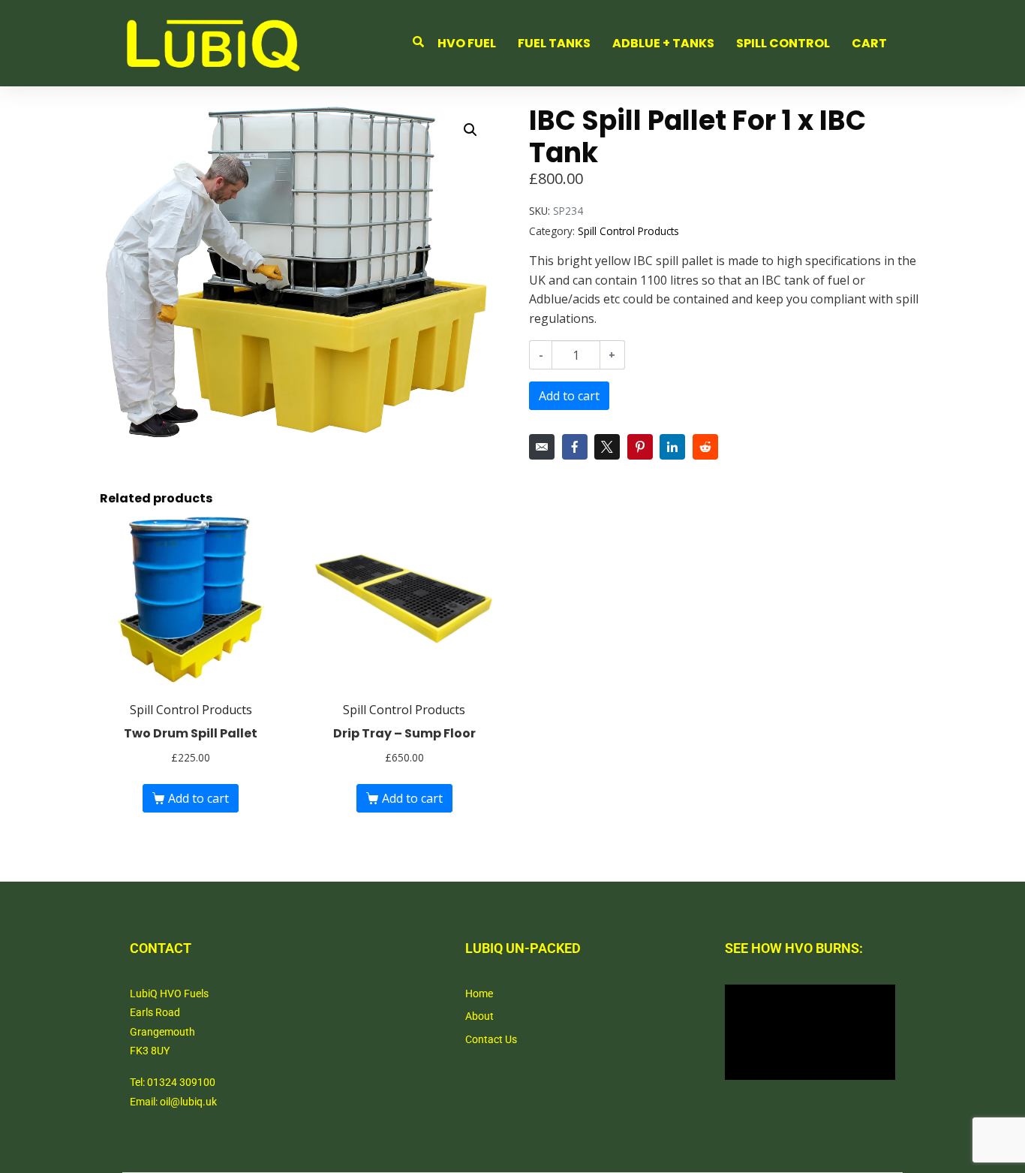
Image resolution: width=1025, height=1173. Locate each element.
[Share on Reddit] (705, 447)
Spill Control (783, 43)
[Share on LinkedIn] (672, 447)
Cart (869, 43)
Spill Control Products (628, 231)
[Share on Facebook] (575, 447)
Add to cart (569, 395)
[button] (470, 129)
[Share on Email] (542, 447)
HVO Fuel (466, 43)
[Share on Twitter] (607, 447)
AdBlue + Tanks (663, 43)
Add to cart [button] (198, 798)
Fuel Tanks (554, 43)
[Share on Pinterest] (640, 447)
